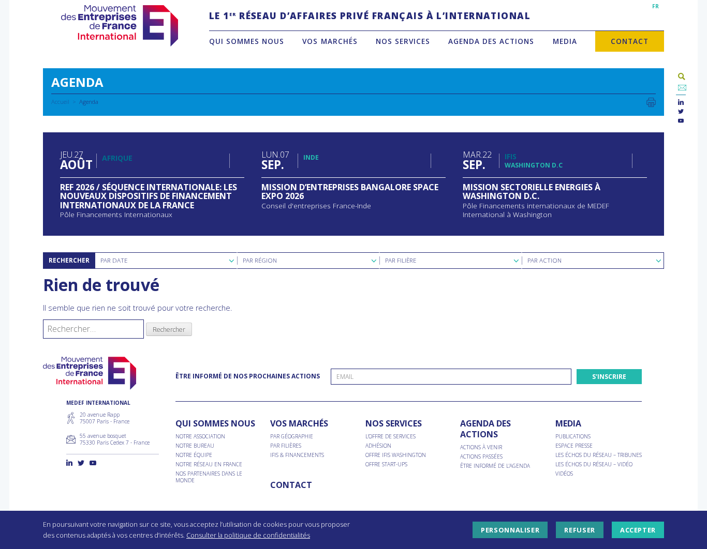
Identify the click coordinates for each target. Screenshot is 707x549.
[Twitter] (681, 112)
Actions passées (481, 456)
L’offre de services (390, 436)
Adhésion (378, 446)
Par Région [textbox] (260, 260)
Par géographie (291, 436)
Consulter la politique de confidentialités (248, 535)
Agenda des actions (491, 41)
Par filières (285, 446)
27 (75, 160)
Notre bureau (194, 446)
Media (565, 41)
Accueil (60, 101)
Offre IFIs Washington (395, 455)
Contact (630, 41)
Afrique (117, 158)
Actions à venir (481, 447)
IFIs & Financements (297, 455)
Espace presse (574, 446)
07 (275, 160)
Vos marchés (329, 41)
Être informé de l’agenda (495, 466)
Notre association (200, 436)
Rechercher (69, 260)
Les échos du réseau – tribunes (598, 455)
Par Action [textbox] (544, 260)
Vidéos (564, 473)
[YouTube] (681, 121)
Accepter (638, 530)
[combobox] (166, 260)
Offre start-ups (386, 464)
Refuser (579, 530)
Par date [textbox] (113, 260)
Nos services (403, 41)
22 (477, 160)
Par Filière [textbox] (400, 260)
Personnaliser (510, 530)
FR (655, 6)
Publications (573, 436)
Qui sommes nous (246, 41)
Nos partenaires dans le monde (208, 477)
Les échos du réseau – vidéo (593, 464)
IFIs (511, 156)
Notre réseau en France (208, 464)
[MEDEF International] (119, 26)
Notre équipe (193, 455)
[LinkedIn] (681, 102)
